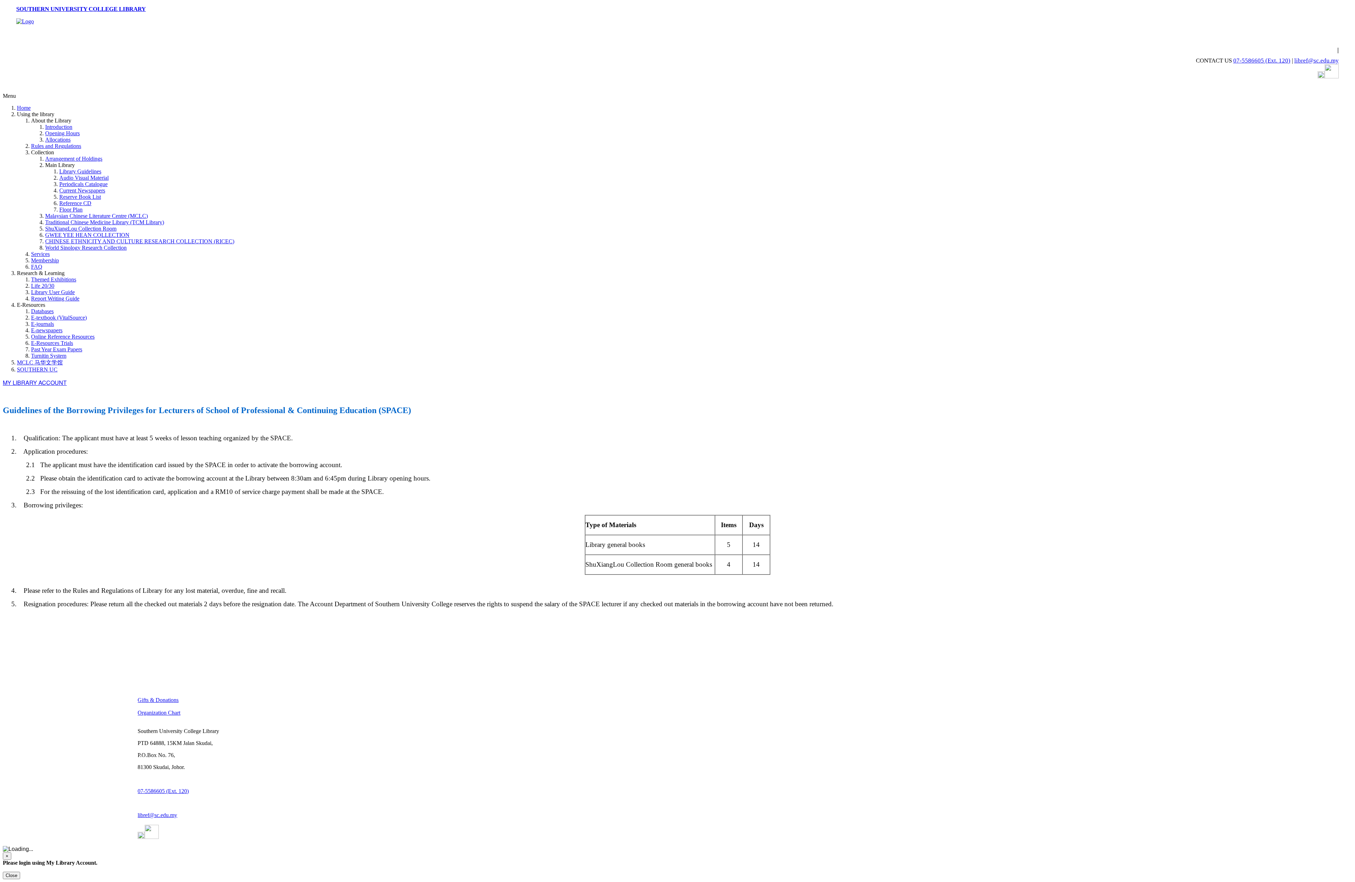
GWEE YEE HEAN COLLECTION (87, 235)
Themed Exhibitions (53, 279)
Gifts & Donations (158, 700)
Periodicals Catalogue (83, 184)
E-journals (42, 324)
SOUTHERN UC (37, 369)
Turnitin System (48, 356)
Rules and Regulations (56, 146)
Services (40, 254)
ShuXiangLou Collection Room (80, 229)
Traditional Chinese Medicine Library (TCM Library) (104, 222)
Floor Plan (71, 210)
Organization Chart (159, 713)
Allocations (58, 140)
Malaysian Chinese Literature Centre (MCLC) (96, 216)
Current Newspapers (82, 190)
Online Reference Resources (63, 337)
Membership (45, 260)
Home (24, 108)
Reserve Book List (80, 197)
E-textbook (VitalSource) (59, 318)
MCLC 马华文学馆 (40, 362)
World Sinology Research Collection (86, 248)
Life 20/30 (42, 286)
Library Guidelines (80, 171)
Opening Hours (62, 133)
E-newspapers (46, 330)
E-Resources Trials (52, 343)
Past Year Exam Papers (56, 349)
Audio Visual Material (84, 178)
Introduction (58, 127)
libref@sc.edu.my (1316, 60)
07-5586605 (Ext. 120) (1261, 60)
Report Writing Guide (55, 299)
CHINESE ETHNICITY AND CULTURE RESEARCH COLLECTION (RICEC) (139, 241)
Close (11, 875)
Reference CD (75, 203)
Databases (42, 311)
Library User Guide (53, 292)
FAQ (36, 267)
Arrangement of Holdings (73, 159)
